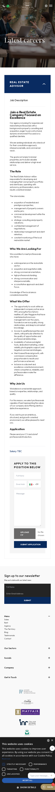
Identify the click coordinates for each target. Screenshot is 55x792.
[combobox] (31, 484)
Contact (7, 638)
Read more (6, 759)
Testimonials (9, 635)
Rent (6, 623)
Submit (27, 600)
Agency (7, 626)
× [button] (52, 740)
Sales (6, 619)
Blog (6, 632)
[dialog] (27, 764)
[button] (27, 787)
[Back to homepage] (27, 6)
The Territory (9, 629)
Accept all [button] (28, 780)
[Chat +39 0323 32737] (7, 6)
